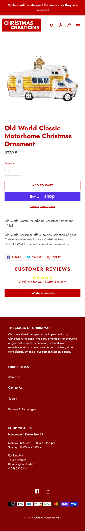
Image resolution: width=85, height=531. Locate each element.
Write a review (42, 293)
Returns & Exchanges (22, 409)
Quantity (9, 163)
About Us (14, 377)
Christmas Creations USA (47, 517)
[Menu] (78, 25)
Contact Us (15, 387)
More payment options (42, 206)
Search (12, 398)
